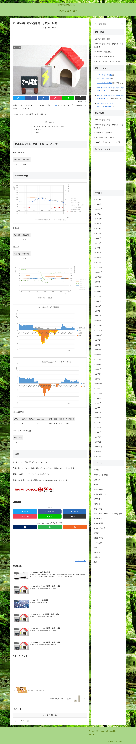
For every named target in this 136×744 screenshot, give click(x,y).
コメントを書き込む (49, 715)
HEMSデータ (40, 129)
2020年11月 (98, 447)
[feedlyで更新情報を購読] (50, 527)
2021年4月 (97, 422)
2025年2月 (97, 199)
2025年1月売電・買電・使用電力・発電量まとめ (108, 45)
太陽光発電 (98, 518)
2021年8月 (97, 403)
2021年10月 (98, 393)
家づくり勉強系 (99, 528)
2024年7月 (97, 233)
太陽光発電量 (99, 523)
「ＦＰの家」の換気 (104, 75)
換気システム (99, 538)
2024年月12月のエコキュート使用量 (107, 61)
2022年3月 (97, 369)
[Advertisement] (50, 35)
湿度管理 (97, 552)
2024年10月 (98, 219)
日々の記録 (17, 501)
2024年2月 (97, 258)
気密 (95, 548)
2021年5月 (97, 418)
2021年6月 (97, 413)
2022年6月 (97, 355)
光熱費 (96, 484)
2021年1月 (97, 437)
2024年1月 (97, 262)
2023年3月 (97, 311)
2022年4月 (97, 364)
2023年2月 (97, 316)
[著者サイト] (25, 527)
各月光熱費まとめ (100, 494)
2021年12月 (98, 384)
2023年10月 (98, 277)
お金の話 (97, 480)
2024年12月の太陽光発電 (103, 52)
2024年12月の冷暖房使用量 (104, 56)
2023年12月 (98, 267)
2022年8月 (97, 345)
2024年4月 (97, 248)
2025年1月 (97, 204)
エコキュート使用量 (101, 475)
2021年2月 (97, 432)
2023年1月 (97, 321)
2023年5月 (97, 301)
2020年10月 (98, 452)
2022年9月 (97, 340)
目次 (47, 122)
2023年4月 (97, 306)
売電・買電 (98, 509)
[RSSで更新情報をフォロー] (75, 527)
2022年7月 (97, 350)
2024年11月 (98, 214)
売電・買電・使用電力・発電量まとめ (108, 514)
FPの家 (96, 470)
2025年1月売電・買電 (102, 39)
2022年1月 (97, 379)
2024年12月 (98, 209)
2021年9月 (97, 398)
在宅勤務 (97, 499)
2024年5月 (97, 243)
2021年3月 (97, 427)
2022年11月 (98, 330)
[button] (122, 24)
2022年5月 (97, 359)
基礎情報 (97, 504)
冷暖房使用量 (99, 489)
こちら (55, 105)
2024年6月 (97, 238)
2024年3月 (97, 253)
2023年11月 (98, 272)
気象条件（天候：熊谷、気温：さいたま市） (50, 126)
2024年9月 (97, 224)
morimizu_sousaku (104, 78)
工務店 (96, 533)
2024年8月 (97, 228)
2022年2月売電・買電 (105, 103)
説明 (37, 132)
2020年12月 (98, 442)
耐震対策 (97, 557)
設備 (95, 562)
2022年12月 (98, 325)
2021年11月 (98, 388)
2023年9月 (97, 282)
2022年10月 (98, 335)
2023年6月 (97, 296)
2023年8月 (97, 287)
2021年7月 (97, 408)
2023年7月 (97, 291)
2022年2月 (97, 374)
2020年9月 (97, 456)
